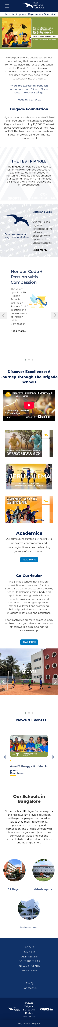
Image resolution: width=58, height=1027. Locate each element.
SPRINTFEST (29, 970)
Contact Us (29, 987)
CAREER (29, 951)
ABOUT (29, 947)
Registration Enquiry (29, 1023)
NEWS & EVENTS (29, 965)
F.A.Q (29, 983)
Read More (29, 559)
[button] (25, 359)
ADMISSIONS (29, 956)
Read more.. (39, 249)
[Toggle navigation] (7, 7)
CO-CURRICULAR (29, 961)
